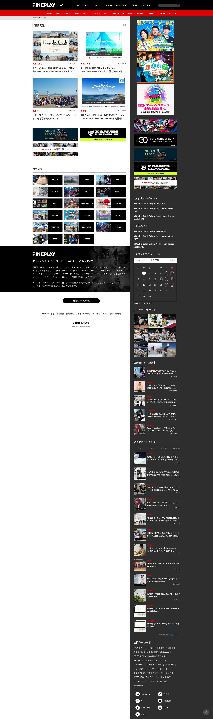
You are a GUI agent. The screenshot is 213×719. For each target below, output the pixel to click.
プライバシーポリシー (85, 314)
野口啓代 (161, 656)
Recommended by (165, 634)
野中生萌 (160, 648)
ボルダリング (139, 673)
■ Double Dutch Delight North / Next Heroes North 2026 (154, 217)
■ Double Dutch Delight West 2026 (150, 204)
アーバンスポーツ (157, 660)
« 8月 (138, 260)
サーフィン (138, 681)
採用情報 (70, 314)
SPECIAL (147, 5)
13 (172, 279)
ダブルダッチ (152, 673)
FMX (105, 13)
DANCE (67, 13)
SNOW (130, 13)
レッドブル (150, 648)
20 (172, 285)
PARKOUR (141, 13)
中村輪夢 (154, 652)
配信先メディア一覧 (81, 301)
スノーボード (150, 665)
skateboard (164, 652)
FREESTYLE (95, 13)
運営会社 (60, 314)
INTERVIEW (83, 5)
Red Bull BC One (140, 660)
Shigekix (169, 648)
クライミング (165, 673)
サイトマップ (102, 314)
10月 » (172, 260)
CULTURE (161, 13)
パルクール (138, 665)
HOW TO (109, 5)
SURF (58, 13)
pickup (163, 681)
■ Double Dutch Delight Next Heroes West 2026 (153, 209)
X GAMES (170, 665)
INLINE (151, 13)
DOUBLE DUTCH (118, 13)
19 (166, 285)
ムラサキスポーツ (141, 652)
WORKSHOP (121, 5)
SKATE (49, 13)
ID (96, 5)
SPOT (134, 5)
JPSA (136, 648)
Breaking (152, 656)
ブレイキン (159, 677)
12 (166, 279)
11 (161, 279)
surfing (161, 665)
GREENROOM (140, 656)
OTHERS (172, 13)
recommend (138, 685)
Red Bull (149, 677)
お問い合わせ (115, 314)
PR (142, 648)
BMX (85, 13)
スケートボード (151, 681)
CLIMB (76, 13)
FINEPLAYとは (48, 314)
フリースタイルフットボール (146, 669)
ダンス (162, 669)
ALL (41, 13)
